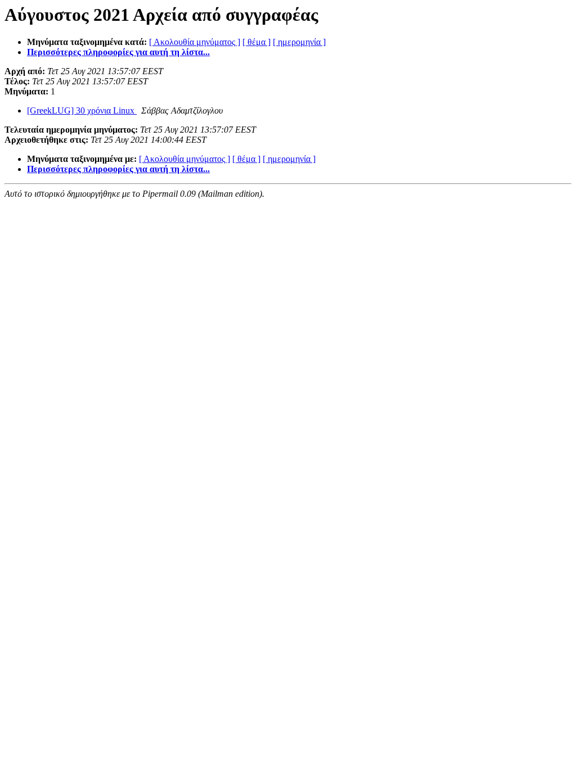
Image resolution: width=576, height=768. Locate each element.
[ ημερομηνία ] (299, 42)
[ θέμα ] (256, 42)
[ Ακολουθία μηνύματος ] (194, 42)
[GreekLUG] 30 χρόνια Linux (82, 110)
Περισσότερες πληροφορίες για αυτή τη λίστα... (118, 52)
